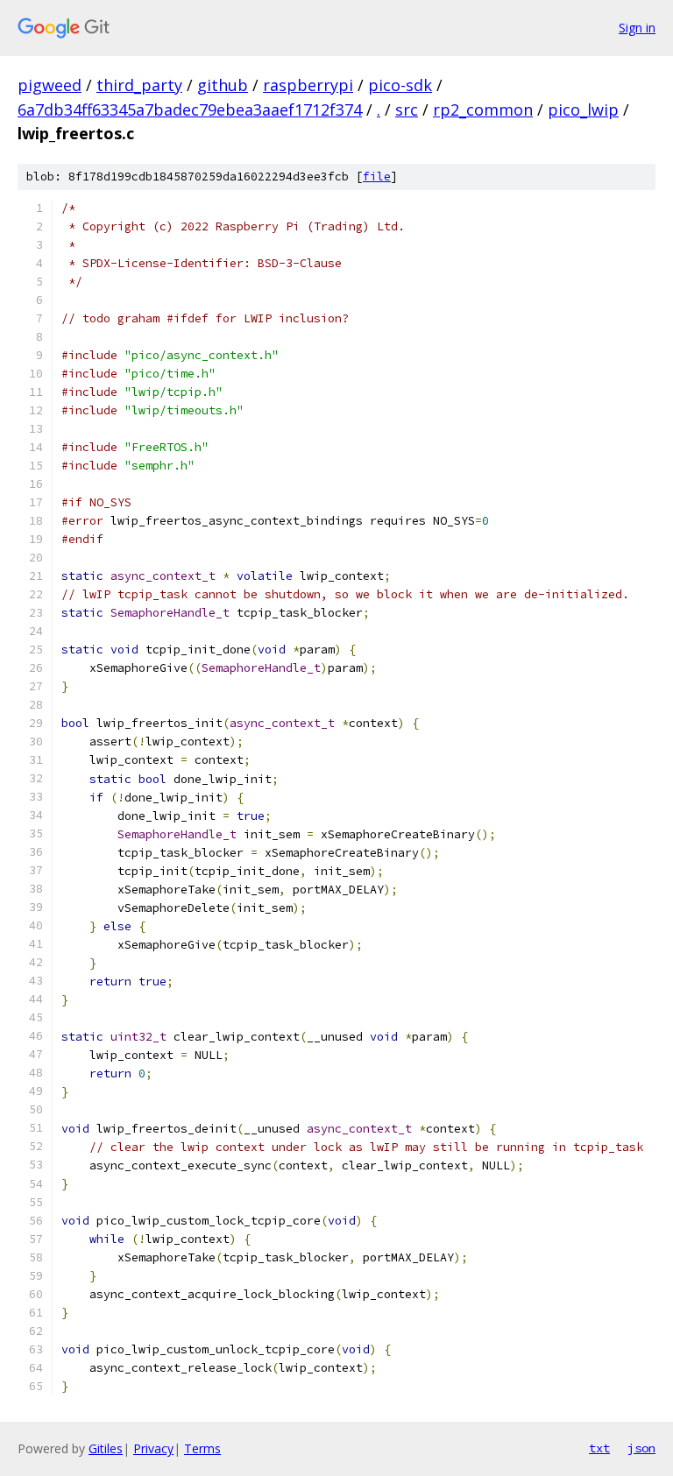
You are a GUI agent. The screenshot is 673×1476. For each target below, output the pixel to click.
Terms (202, 1448)
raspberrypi (308, 84)
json (641, 1448)
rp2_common (483, 109)
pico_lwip (583, 109)
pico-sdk (400, 84)
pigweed (49, 84)
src (406, 109)
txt (599, 1448)
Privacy (153, 1448)
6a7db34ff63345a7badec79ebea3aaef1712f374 (190, 109)
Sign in (637, 27)
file (377, 176)
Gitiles (106, 1448)
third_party (139, 84)
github (222, 84)
